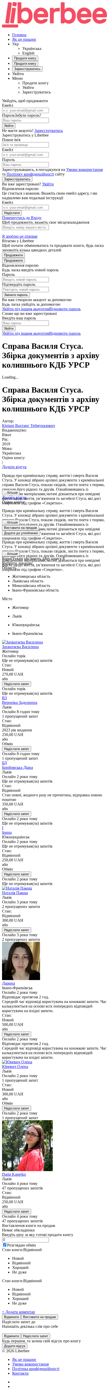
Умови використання (84, 169)
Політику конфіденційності (30, 174)
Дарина (8, 983)
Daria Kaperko (14, 1174)
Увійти (8, 126)
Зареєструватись (48, 130)
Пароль (8, 115)
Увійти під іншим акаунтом (25, 309)
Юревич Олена (15, 1066)
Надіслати (12, 213)
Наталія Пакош (15, 893)
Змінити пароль (16, 295)
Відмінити (11, 1317)
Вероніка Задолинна (19, 702)
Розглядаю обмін (21, 1245)
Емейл (7, 105)
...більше (11, 492)
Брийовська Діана (17, 767)
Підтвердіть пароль (18, 284)
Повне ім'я (11, 140)
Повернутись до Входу (22, 218)
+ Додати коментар (18, 1312)
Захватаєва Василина (20, 647)
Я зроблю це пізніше (20, 236)
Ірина (7, 832)
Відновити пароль (65, 309)
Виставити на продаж (39, 1317)
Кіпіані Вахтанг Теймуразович (28, 425)
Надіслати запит (16, 684)
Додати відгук (14, 467)
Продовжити (13, 255)
